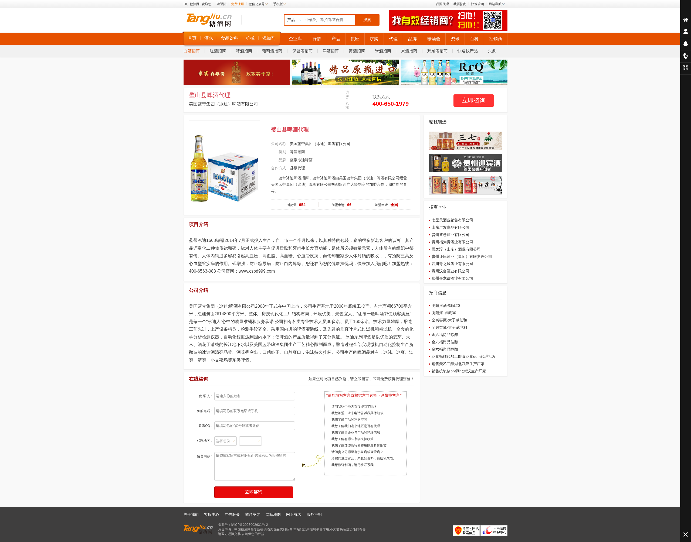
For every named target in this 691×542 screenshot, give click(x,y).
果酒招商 (409, 51)
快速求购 (477, 4)
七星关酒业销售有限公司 (452, 220)
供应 (355, 38)
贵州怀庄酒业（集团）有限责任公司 (462, 256)
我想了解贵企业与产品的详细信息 (355, 432)
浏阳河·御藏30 (444, 313)
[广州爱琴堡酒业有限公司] (345, 84)
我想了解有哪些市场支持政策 (352, 439)
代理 (393, 38)
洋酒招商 (331, 51)
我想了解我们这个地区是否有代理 (355, 426)
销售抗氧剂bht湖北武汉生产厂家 (459, 371)
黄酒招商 (357, 51)
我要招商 (459, 4)
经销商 (495, 38)
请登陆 (221, 4)
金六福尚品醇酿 (445, 349)
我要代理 (442, 4)
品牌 (412, 38)
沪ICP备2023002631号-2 (249, 525)
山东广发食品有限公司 (450, 227)
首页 (192, 38)
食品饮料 (229, 38)
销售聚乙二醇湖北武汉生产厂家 (458, 364)
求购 (374, 38)
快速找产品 (468, 51)
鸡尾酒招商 (437, 51)
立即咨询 (474, 100)
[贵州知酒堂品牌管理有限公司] (237, 84)
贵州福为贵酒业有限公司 (452, 242)
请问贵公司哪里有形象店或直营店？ (357, 452)
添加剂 (268, 38)
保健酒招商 (302, 51)
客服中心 (211, 514)
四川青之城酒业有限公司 (452, 264)
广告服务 (232, 514)
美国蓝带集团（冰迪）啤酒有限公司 (223, 104)
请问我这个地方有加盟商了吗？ (354, 407)
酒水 (208, 38)
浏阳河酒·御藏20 (446, 305)
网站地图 (273, 514)
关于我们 (191, 514)
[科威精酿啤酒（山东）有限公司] (454, 84)
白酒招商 (192, 51)
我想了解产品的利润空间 (349, 419)
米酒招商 (383, 51)
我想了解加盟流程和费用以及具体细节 (359, 445)
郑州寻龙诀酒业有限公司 (452, 278)
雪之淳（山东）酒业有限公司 (456, 249)
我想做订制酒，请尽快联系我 (352, 465)
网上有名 (293, 514)
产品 (335, 38)
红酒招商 (218, 51)
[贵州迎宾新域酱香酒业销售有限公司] (465, 171)
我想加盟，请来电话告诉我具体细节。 (359, 413)
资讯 (455, 38)
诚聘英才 (252, 514)
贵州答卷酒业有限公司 (450, 234)
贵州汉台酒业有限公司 (450, 271)
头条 (492, 51)
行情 (316, 38)
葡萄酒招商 (272, 51)
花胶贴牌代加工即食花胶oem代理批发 (464, 356)
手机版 (278, 4)
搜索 (367, 20)
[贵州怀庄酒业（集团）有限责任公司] (465, 193)
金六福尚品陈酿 (445, 334)
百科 (474, 38)
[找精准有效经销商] (448, 30)
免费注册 (237, 4)
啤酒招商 (244, 51)
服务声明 (314, 514)
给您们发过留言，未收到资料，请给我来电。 (363, 458)
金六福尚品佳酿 (445, 342)
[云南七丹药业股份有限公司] (465, 149)
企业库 (295, 38)
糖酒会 (433, 38)
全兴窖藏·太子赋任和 (449, 320)
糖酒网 (194, 4)
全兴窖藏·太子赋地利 (449, 327)
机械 (250, 38)
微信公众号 (257, 4)
